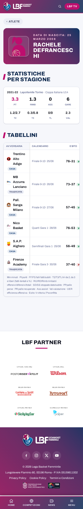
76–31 (70, 161)
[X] (46, 455)
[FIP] (33, 486)
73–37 (70, 184)
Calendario (40, 146)
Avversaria (14, 146)
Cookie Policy (38, 478)
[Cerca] (59, 6)
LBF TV (72, 6)
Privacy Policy (17, 478)
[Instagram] (36, 455)
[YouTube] (57, 455)
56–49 (70, 246)
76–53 (70, 228)
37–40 (70, 264)
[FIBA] (54, 486)
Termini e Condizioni (62, 478)
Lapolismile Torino (31, 92)
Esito (73, 146)
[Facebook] (26, 455)
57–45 (70, 207)
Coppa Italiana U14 (56, 92)
